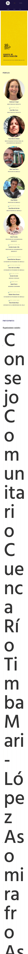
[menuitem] (8, 3)
